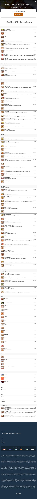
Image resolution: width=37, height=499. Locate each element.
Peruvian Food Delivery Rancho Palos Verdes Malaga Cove (18, 488)
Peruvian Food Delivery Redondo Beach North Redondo (15, 480)
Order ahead (3, 442)
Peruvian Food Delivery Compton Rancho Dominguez (16, 475)
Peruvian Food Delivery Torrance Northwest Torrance (9, 462)
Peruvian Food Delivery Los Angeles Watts (14, 460)
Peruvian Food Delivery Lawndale (11, 473)
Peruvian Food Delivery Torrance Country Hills (24, 469)
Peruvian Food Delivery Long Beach (5, 479)
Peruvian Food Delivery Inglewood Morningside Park (29, 479)
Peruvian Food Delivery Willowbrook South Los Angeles (16, 474)
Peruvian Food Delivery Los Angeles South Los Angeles (20, 457)
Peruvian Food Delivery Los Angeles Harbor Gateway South (18, 456)
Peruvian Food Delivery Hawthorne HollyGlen (30, 473)
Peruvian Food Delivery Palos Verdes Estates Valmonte (12, 485)
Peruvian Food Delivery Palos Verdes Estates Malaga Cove (25, 485)
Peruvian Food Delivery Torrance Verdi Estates (19, 463)
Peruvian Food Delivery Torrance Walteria (13, 468)
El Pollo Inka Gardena (4, 1)
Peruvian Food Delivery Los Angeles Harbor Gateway (7, 457)
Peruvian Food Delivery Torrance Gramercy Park (24, 468)
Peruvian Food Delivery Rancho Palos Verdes (31, 488)
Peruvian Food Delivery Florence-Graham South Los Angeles (13, 487)
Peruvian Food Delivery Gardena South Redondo (18, 455)
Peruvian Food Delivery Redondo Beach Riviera (6, 481)
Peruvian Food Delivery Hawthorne (5, 474)
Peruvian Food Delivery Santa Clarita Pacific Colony (26, 486)
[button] (35, 1)
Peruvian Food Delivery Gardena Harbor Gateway (6, 454)
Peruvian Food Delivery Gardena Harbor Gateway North (19, 454)
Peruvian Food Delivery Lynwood (7, 488)
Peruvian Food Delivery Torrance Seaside (29, 467)
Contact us (2, 443)
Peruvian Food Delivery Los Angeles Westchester (24, 460)
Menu (2, 440)
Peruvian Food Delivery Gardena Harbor (8, 455)
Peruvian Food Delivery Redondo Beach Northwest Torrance (29, 480)
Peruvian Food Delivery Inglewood (5, 480)
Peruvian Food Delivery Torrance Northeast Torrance (22, 461)
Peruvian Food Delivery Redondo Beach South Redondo (19, 481)
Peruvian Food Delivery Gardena (28, 455)
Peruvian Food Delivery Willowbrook (28, 474)
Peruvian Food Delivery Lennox (4, 482)
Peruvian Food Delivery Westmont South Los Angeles (15, 482)
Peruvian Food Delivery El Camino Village (20, 473)
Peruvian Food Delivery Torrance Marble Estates (18, 467)
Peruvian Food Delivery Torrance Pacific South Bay (13, 469)
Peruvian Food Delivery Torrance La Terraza (31, 463)
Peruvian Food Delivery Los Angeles (11, 461)
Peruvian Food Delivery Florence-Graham (25, 487)
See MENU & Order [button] (18, 14)
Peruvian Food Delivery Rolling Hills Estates (14, 486)
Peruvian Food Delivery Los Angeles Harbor (31, 456)
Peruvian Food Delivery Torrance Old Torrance (22, 462)
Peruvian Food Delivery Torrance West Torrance (6, 467)
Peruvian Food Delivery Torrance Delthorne (8, 463)
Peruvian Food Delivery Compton (26, 475)
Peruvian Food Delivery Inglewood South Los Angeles (16, 479)
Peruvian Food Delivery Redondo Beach (31, 481)
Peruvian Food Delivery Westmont (25, 482)
